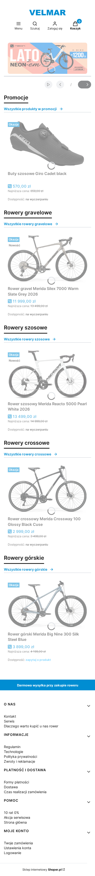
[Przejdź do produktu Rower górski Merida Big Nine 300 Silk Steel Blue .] (47, 605)
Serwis (9, 721)
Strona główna (15, 822)
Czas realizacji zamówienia (25, 792)
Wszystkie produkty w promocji (30, 109)
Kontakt (10, 716)
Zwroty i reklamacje (19, 761)
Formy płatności (16, 782)
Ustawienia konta (17, 848)
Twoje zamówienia (18, 843)
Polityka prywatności (20, 756)
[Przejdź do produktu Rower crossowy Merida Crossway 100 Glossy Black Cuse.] (47, 489)
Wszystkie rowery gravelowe (28, 224)
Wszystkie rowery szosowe (27, 339)
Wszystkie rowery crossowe (27, 454)
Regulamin (12, 747)
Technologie (13, 752)
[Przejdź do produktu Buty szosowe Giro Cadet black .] (47, 144)
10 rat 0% (11, 812)
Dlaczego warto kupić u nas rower (31, 726)
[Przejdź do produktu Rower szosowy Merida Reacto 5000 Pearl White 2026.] (47, 374)
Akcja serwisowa (17, 817)
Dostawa (11, 787)
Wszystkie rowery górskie (25, 569)
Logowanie (12, 853)
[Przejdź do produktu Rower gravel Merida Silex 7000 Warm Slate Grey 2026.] (47, 259)
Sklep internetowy (42, 869)
